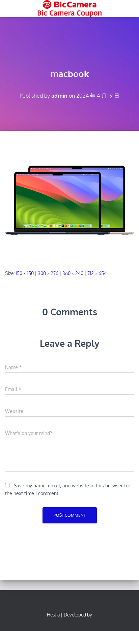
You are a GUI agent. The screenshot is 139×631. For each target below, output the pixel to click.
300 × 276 (48, 273)
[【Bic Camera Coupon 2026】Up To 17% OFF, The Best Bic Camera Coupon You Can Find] (69, 8)
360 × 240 (72, 273)
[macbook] (69, 200)
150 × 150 (25, 273)
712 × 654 (97, 273)
